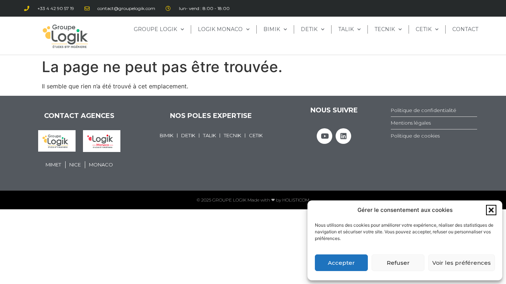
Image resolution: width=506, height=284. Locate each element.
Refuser (398, 262)
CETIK (424, 29)
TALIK (346, 29)
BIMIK (271, 29)
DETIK (309, 29)
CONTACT (465, 29)
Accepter (341, 262)
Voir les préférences (461, 262)
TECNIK (384, 29)
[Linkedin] (343, 136)
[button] (491, 210)
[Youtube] (324, 136)
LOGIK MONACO (220, 29)
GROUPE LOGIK (155, 29)
